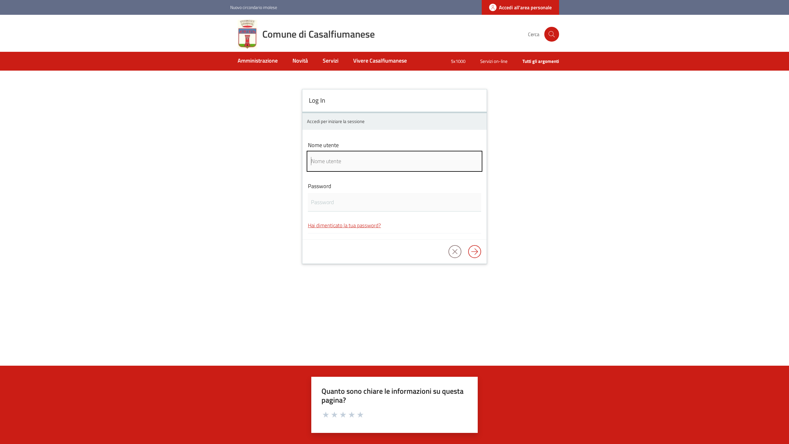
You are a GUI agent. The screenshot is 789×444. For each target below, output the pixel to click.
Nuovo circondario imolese (253, 7)
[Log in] (474, 251)
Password (319, 186)
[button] (551, 34)
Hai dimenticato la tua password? (344, 225)
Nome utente (323, 145)
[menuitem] (257, 61)
